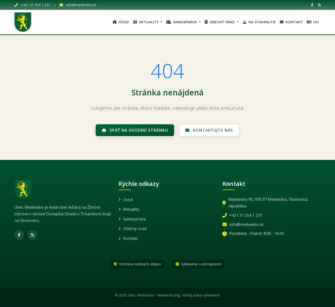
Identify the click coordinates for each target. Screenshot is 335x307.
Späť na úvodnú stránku (138, 130)
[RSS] (319, 4)
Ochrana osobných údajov (139, 264)
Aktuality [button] (149, 21)
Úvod (123, 21)
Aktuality (131, 209)
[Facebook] (312, 4)
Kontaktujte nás (212, 130)
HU (315, 21)
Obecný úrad (134, 228)
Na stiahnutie (261, 21)
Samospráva (134, 219)
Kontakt (293, 21)
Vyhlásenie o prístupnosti (200, 264)
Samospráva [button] (185, 21)
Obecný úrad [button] (222, 21)
